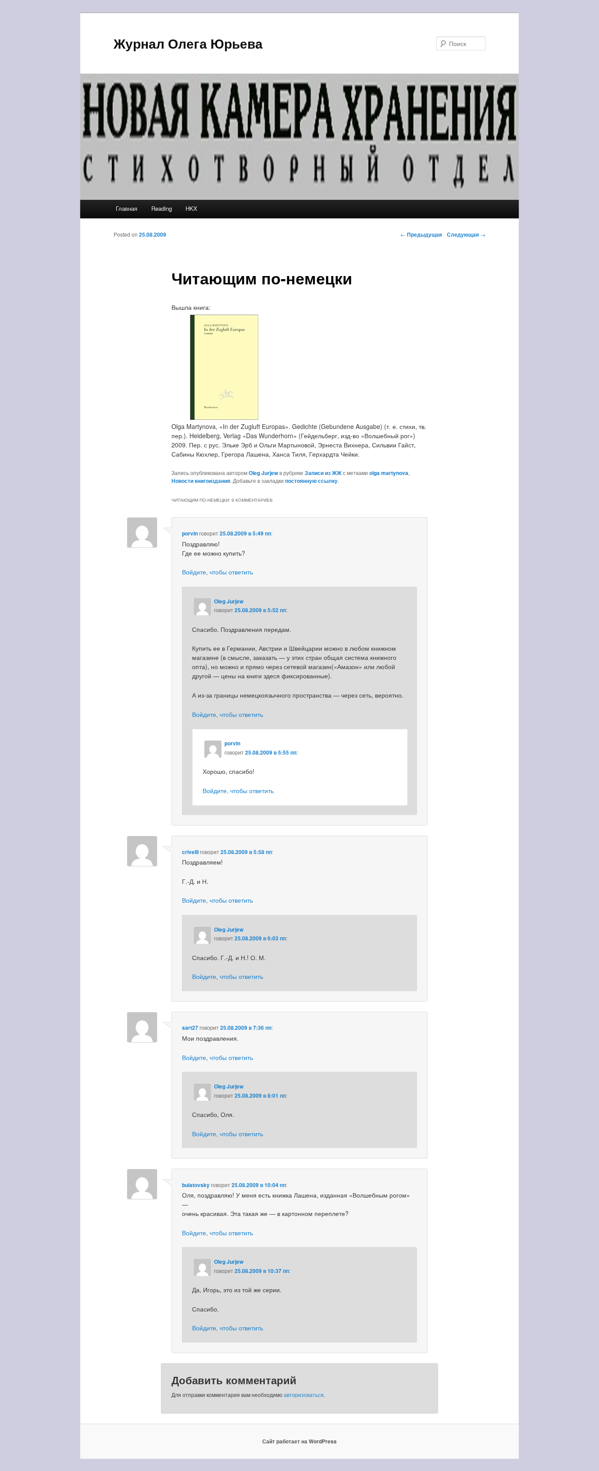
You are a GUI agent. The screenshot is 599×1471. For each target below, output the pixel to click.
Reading (161, 208)
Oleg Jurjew (263, 473)
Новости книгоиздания (200, 481)
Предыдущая (421, 234)
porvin (190, 533)
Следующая (466, 234)
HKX (191, 208)
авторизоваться (304, 1394)
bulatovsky (196, 1185)
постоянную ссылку (311, 481)
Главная (126, 208)
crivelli (190, 852)
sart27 (190, 1027)
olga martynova (388, 473)
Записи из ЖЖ (323, 473)
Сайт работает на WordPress (299, 1441)
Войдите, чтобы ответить (217, 571)
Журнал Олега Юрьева (188, 43)
